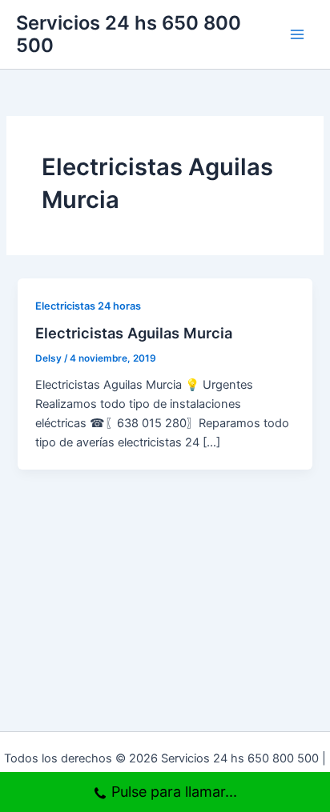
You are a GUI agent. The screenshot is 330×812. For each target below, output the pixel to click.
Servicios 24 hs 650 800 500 (128, 34)
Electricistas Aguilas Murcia (133, 333)
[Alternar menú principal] (297, 34)
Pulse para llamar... (174, 791)
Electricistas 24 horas (88, 306)
